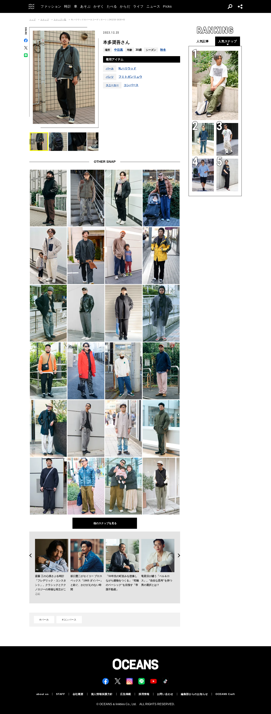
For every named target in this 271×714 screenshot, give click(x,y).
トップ (32, 20)
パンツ (110, 76)
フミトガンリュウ (130, 76)
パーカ (110, 68)
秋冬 (163, 49)
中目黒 (118, 49)
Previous (29, 555)
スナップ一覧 (60, 20)
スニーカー (112, 85)
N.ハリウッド (127, 68)
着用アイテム (115, 59)
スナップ (44, 20)
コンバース (131, 85)
